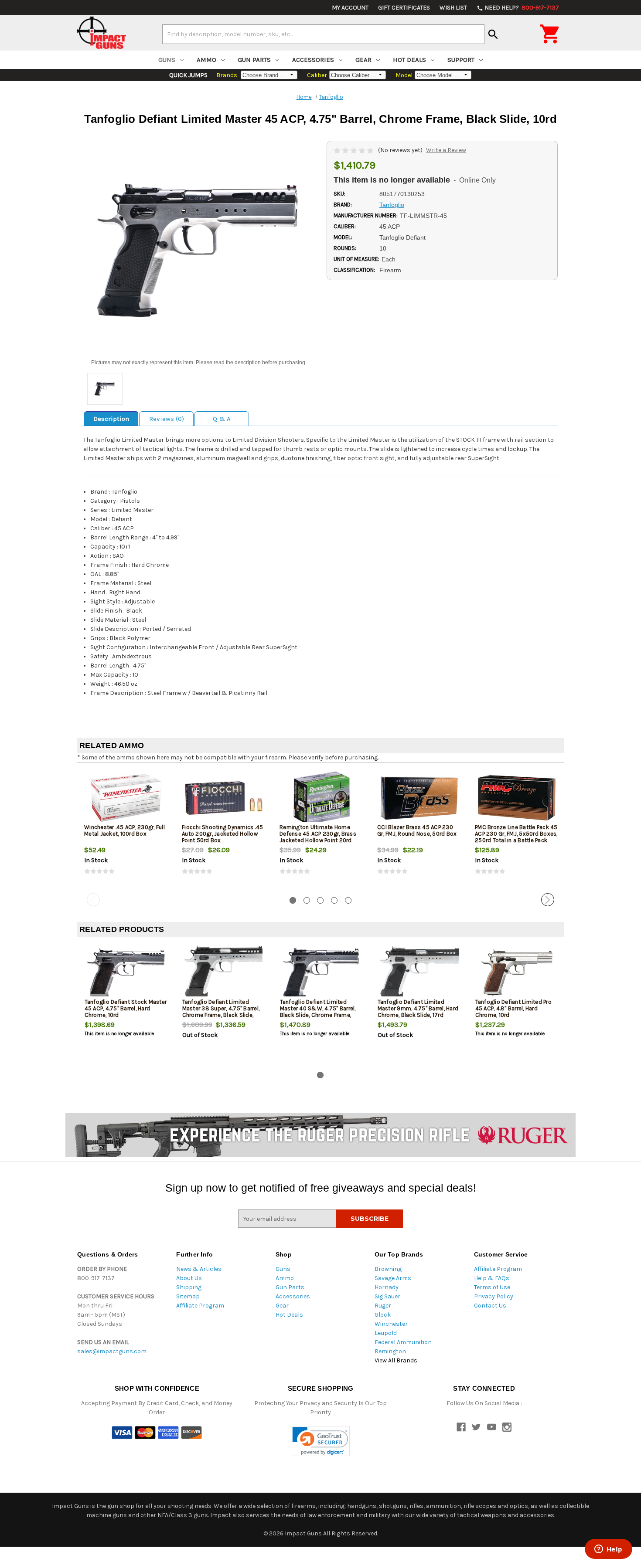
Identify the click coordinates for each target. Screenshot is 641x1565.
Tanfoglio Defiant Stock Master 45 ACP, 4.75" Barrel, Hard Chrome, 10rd (126, 1008)
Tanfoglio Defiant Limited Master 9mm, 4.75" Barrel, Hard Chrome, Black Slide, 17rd (418, 1008)
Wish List (453, 7)
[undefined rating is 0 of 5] (354, 150)
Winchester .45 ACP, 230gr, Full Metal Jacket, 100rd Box (124, 830)
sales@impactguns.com (112, 1351)
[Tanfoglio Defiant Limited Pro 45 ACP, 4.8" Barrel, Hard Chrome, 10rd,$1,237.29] (516, 972)
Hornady (387, 1287)
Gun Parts (254, 60)
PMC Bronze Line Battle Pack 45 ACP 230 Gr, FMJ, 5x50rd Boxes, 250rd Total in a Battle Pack (516, 833)
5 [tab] (348, 900)
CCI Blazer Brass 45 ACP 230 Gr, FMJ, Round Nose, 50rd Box (417, 830)
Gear (363, 60)
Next (547, 899)
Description (111, 419)
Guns (166, 60)
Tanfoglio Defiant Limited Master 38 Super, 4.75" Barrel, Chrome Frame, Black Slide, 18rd (221, 1012)
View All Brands (396, 1360)
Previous (93, 899)
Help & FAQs (491, 1278)
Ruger (383, 1305)
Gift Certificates (404, 7)
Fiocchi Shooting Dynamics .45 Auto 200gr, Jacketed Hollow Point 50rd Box (222, 833)
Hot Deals (409, 60)
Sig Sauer (387, 1296)
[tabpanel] (126, 829)
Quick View (126, 797)
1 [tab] (293, 900)
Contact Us (490, 1305)
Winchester (391, 1324)
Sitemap (188, 1296)
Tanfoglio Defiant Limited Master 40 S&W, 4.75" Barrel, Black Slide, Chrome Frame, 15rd (318, 1012)
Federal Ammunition (403, 1342)
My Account (350, 7)
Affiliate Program (200, 1305)
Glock (383, 1314)
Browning (388, 1269)
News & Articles (199, 1269)
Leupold (386, 1333)
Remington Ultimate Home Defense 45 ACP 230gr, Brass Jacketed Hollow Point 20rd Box (318, 837)
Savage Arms (393, 1278)
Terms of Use (492, 1287)
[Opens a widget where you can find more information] (608, 1550)
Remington (390, 1351)
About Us (189, 1278)
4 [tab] (334, 900)
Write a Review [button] (446, 150)
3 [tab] (320, 900)
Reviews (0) (166, 419)
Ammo (206, 60)
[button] (320, 1441)
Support (460, 60)
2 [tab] (306, 900)
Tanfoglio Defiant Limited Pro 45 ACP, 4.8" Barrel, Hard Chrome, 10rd (513, 1008)
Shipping (188, 1287)
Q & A (222, 419)
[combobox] (323, 34)
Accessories (313, 60)
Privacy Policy (493, 1296)
